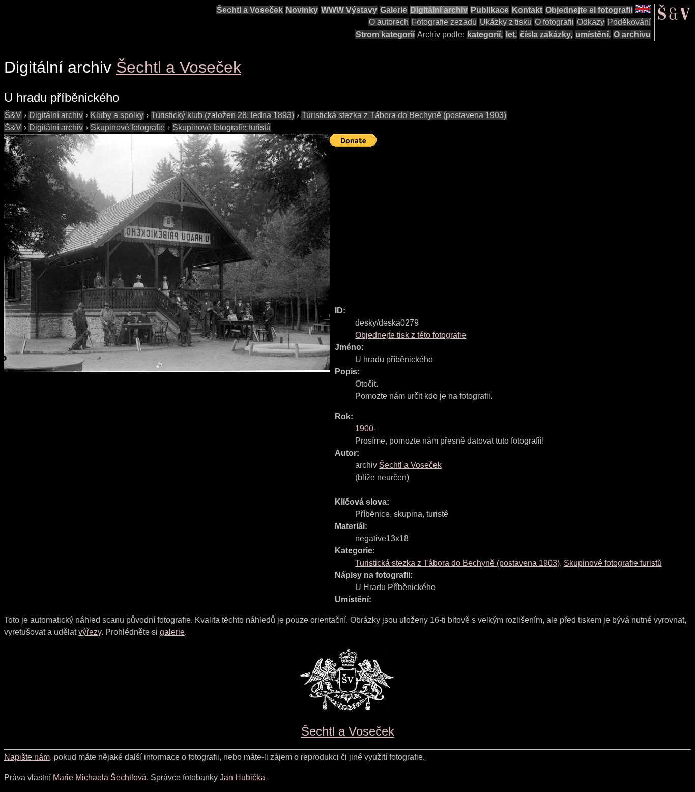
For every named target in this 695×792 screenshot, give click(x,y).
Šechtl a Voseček (250, 10)
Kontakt (527, 10)
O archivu (632, 34)
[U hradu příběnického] (167, 253)
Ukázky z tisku (506, 22)
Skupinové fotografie (128, 127)
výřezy (89, 632)
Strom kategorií (385, 34)
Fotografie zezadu (444, 22)
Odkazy (590, 22)
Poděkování (629, 22)
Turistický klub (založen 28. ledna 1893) (222, 115)
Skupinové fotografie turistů (221, 127)
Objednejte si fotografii (588, 10)
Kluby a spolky (117, 115)
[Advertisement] (512, 222)
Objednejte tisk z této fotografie (410, 335)
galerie (172, 632)
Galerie (393, 10)
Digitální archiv (439, 10)
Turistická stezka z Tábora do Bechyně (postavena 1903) (404, 115)
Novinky (302, 10)
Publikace (490, 10)
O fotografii (554, 22)
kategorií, (485, 34)
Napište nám (27, 757)
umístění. (593, 34)
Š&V (13, 115)
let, (511, 34)
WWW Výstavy (349, 10)
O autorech (389, 22)
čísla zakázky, (546, 34)
